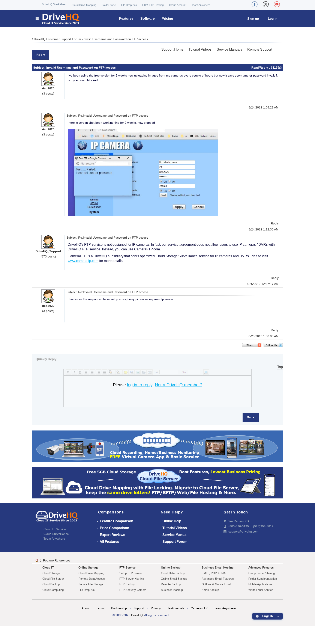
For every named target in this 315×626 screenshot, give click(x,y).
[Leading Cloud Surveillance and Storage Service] (157, 446)
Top (280, 367)
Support (139, 608)
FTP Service (127, 567)
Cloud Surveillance (56, 534)
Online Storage (88, 567)
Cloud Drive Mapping (84, 5)
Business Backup (172, 589)
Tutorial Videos (200, 49)
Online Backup (170, 567)
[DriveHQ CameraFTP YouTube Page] (277, 4)
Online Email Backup (174, 578)
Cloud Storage (51, 573)
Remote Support (259, 49)
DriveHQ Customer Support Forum (58, 39)
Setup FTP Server (130, 573)
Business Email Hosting (218, 567)
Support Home (172, 49)
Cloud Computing (53, 589)
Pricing (167, 18)
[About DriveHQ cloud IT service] (56, 518)
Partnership (119, 608)
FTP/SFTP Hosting (153, 5)
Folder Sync (109, 5)
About (86, 608)
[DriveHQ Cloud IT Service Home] (57, 19)
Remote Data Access (91, 578)
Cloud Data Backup (173, 573)
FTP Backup (127, 584)
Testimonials (175, 608)
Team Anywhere (201, 5)
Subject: (39, 67)
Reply (40, 54)
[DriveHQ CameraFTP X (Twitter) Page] (266, 4)
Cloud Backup (51, 584)
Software (147, 18)
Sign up (253, 18)
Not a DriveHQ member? (178, 384)
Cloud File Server (53, 578)
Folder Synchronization (262, 578)
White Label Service (260, 589)
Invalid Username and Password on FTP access (115, 39)
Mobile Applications (260, 584)
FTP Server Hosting (131, 578)
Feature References (56, 560)
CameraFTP (199, 608)
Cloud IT (48, 567)
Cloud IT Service (55, 529)
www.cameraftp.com (83, 261)
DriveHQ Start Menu (54, 4)
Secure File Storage (90, 584)
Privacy (156, 608)
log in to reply (139, 384)
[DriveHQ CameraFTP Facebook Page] (254, 4)
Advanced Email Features (218, 578)
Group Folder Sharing (261, 573)
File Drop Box (129, 5)
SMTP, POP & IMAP (215, 573)
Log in (272, 18)
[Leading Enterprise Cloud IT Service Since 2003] (157, 482)
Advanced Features (261, 567)
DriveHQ (137, 615)
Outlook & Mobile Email (216, 584)
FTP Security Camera (132, 589)
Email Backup (210, 589)
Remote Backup (171, 584)
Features (126, 18)
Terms (100, 608)
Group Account (177, 5)
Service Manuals (229, 49)
